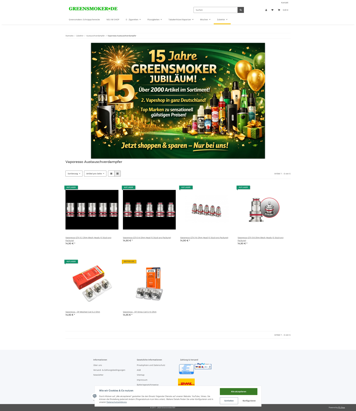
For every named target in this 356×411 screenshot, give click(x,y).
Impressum (142, 380)
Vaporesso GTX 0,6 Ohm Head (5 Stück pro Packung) (204, 237)
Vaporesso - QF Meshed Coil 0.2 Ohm (82, 312)
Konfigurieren (249, 400)
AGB (139, 370)
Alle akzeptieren (238, 391)
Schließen (229, 400)
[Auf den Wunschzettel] (114, 188)
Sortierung (73, 173)
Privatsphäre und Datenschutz (151, 365)
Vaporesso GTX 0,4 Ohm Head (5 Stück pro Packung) (147, 237)
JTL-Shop (341, 407)
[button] (266, 10)
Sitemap (140, 375)
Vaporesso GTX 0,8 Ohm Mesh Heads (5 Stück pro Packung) (260, 239)
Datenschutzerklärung (117, 402)
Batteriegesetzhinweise (148, 384)
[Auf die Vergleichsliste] (106, 188)
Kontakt (284, 2)
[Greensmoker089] (93, 10)
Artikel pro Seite (94, 173)
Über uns (97, 365)
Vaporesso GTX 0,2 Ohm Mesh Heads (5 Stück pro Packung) (88, 239)
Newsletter (98, 375)
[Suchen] (241, 10)
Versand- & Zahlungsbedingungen (109, 370)
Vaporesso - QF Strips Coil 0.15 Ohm (139, 312)
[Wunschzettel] (272, 10)
